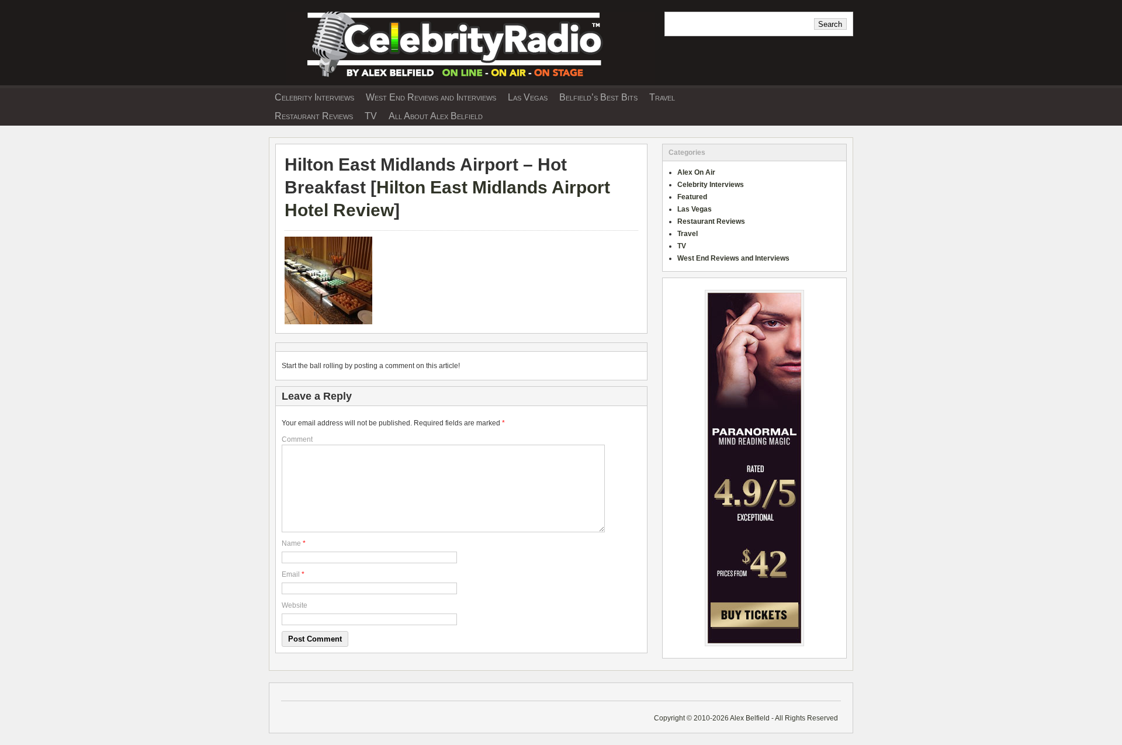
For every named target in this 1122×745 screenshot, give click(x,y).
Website (294, 605)
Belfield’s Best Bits (598, 97)
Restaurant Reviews (314, 116)
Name (291, 543)
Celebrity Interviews (314, 97)
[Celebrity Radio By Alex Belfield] (462, 81)
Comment (297, 439)
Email (291, 574)
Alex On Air (696, 172)
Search (830, 24)
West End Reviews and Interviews (431, 97)
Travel (662, 97)
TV (371, 116)
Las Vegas (528, 97)
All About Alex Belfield (436, 116)
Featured (692, 197)
